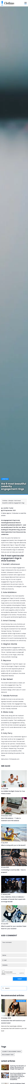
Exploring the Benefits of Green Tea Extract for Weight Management (18, 1067)
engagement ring (8, 1054)
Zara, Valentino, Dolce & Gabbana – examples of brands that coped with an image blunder (13, 899)
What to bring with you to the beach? (13, 845)
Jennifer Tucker (8, 508)
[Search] (3, 988)
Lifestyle (5, 479)
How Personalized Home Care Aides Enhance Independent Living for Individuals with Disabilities (18, 1076)
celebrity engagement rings (11, 1051)
